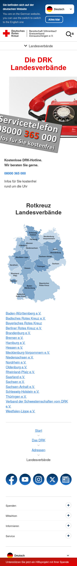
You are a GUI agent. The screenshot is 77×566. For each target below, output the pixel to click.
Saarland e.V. (15, 376)
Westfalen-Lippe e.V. (20, 411)
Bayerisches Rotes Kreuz (24, 323)
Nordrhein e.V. (16, 362)
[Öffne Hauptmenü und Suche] (70, 34)
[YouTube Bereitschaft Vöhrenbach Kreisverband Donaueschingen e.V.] (25, 479)
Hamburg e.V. (15, 342)
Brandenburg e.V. (18, 332)
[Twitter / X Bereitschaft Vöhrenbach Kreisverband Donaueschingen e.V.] (52, 479)
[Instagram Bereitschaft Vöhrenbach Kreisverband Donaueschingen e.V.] (38, 479)
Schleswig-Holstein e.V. (22, 391)
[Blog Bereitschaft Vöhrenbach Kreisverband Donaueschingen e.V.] (66, 479)
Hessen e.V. (14, 347)
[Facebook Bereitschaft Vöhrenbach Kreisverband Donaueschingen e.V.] (11, 479)
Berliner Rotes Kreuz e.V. (24, 328)
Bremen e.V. (14, 337)
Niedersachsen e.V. (19, 357)
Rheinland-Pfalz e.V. (20, 371)
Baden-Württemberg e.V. (23, 313)
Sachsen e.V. (15, 381)
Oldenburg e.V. (16, 367)
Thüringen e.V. (16, 396)
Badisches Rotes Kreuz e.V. (25, 318)
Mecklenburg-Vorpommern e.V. (28, 352)
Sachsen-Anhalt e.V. (20, 386)
